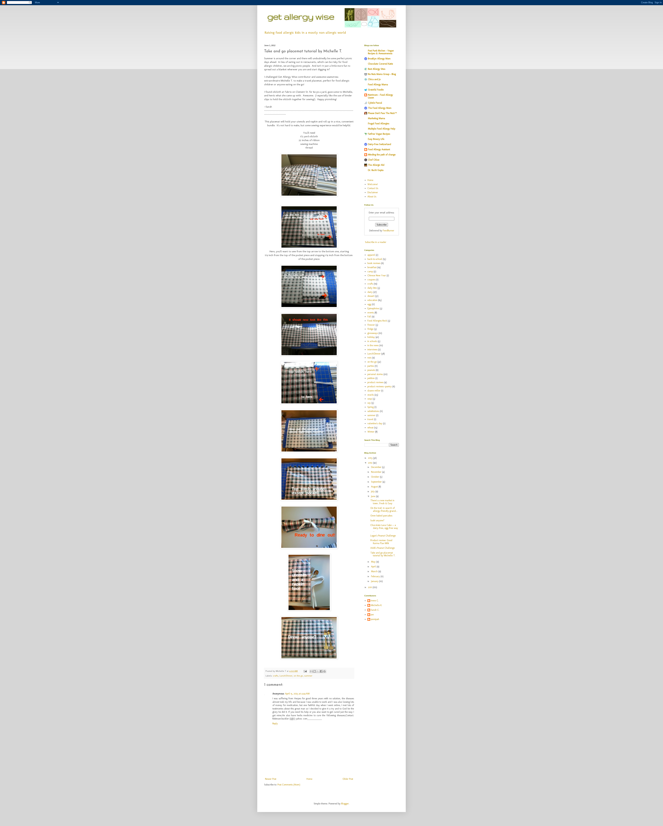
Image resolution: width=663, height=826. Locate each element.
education (372, 300)
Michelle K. (376, 605)
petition (371, 378)
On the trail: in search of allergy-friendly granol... (383, 509)
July (373, 491)
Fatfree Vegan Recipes (379, 133)
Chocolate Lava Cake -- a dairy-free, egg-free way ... (384, 528)
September (376, 481)
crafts (275, 675)
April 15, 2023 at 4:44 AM (297, 693)
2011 (370, 587)
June (373, 496)
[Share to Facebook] (321, 671)
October (375, 476)
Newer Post (270, 778)
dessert (370, 296)
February (376, 576)
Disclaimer (372, 192)
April (374, 566)
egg (369, 304)
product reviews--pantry (379, 386)
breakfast (372, 267)
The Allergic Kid (376, 165)
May (373, 561)
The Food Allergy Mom (379, 108)
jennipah (375, 619)
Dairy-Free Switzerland (379, 144)
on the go (298, 675)
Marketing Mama (376, 118)
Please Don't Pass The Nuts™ (382, 113)
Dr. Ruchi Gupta (375, 170)
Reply (275, 723)
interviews (372, 349)
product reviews (375, 382)
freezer (371, 324)
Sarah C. (375, 610)
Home (309, 778)
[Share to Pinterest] (324, 671)
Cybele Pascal (375, 102)
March (374, 571)
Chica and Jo (374, 79)
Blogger (345, 803)
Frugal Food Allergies (378, 123)
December (376, 467)
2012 (370, 462)
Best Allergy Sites (376, 69)
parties (370, 365)
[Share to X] (318, 671)
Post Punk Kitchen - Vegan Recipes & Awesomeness (381, 52)
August (374, 486)
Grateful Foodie (376, 89)
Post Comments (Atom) (288, 784)
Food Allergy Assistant (379, 149)
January (375, 581)
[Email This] (311, 671)
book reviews (373, 263)
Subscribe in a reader (375, 242)
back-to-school (374, 259)
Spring (370, 407)
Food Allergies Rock (377, 320)
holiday (371, 337)
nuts (369, 357)
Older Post (348, 778)
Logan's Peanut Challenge (383, 535)
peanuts (371, 370)
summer (308, 675)
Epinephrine (373, 308)
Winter (370, 431)
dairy (370, 292)
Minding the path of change (382, 154)
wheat (370, 427)
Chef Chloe (373, 159)
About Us (371, 196)
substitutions (373, 411)
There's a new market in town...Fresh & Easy (382, 502)
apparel (371, 254)
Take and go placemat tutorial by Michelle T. (382, 554)
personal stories (375, 374)
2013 (370, 458)
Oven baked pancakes (381, 515)
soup (369, 398)
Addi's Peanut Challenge (382, 547)
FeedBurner (388, 230)
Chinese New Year (376, 275)
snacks (370, 394)
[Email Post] (305, 671)
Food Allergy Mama (378, 84)
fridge (370, 329)
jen (372, 614)
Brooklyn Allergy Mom (379, 58)
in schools (372, 341)
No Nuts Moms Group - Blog (382, 74)
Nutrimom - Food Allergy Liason (380, 96)
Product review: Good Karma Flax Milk (381, 542)
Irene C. (375, 600)
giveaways (372, 333)
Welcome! (372, 184)
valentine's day (374, 423)
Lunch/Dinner (286, 675)
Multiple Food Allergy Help (381, 128)
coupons (371, 279)
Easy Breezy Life (376, 139)
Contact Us (372, 188)
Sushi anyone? (377, 520)
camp (370, 271)
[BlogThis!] (314, 671)
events (370, 312)
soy (369, 402)
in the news (373, 345)
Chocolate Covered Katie (380, 63)
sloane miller (373, 390)
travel (370, 419)
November (376, 471)
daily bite (372, 287)
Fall (369, 316)
